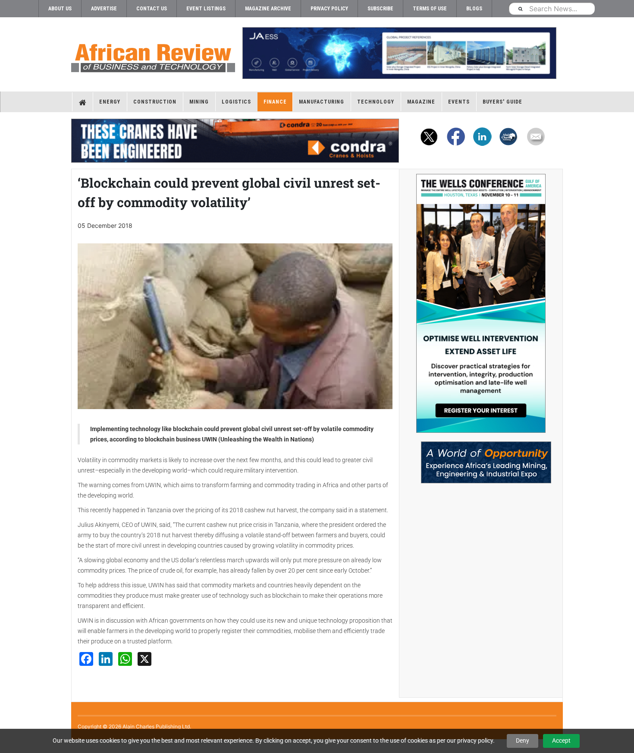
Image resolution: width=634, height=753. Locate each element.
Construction (154, 102)
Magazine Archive (268, 9)
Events (459, 102)
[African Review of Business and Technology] (153, 55)
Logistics (236, 102)
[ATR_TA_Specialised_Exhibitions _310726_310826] (480, 458)
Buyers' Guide (502, 102)
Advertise (104, 9)
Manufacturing (321, 102)
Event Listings (206, 9)
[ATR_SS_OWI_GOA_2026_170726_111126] (480, 303)
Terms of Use (430, 9)
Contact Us (151, 9)
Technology (375, 102)
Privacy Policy (329, 9)
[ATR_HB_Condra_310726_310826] (235, 140)
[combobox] (551, 8)
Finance (275, 102)
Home (82, 101)
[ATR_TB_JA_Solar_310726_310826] (399, 53)
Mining (199, 102)
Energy (109, 102)
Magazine (421, 102)
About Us (60, 9)
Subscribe (380, 9)
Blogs (474, 9)
